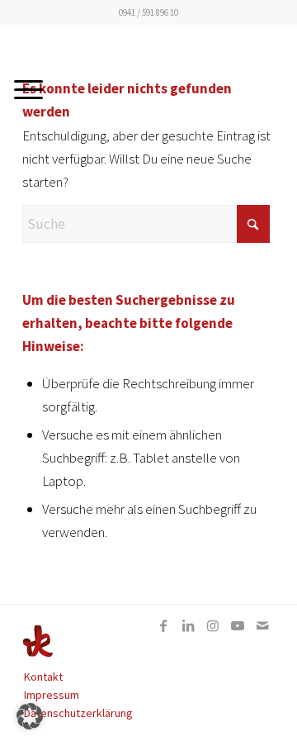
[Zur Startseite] (38, 653)
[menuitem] (139, 676)
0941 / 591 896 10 (148, 12)
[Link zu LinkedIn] (188, 625)
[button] (29, 716)
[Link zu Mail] (262, 625)
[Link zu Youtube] (237, 625)
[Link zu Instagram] (212, 625)
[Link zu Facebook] (163, 625)
